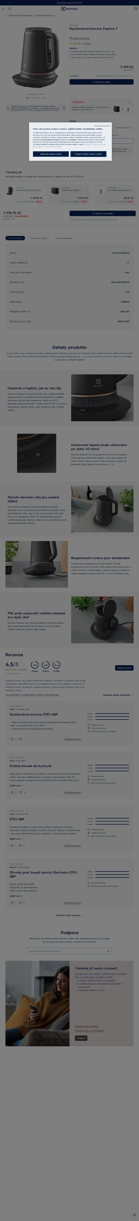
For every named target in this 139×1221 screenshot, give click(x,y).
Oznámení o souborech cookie (95, 144)
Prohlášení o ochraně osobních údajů (47, 147)
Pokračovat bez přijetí (102, 125)
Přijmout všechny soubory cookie (88, 154)
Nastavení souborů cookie (50, 154)
